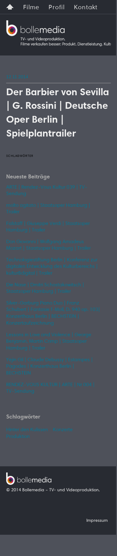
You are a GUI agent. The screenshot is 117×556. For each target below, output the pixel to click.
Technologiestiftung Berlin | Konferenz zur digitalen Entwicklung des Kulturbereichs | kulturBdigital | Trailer (52, 267)
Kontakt (86, 8)
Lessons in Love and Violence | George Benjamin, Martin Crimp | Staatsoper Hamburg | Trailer (48, 342)
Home (10, 6)
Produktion (18, 436)
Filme (31, 8)
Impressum (97, 521)
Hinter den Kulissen (27, 429)
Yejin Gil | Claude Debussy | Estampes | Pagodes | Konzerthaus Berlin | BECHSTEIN (49, 367)
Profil (57, 8)
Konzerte (63, 429)
